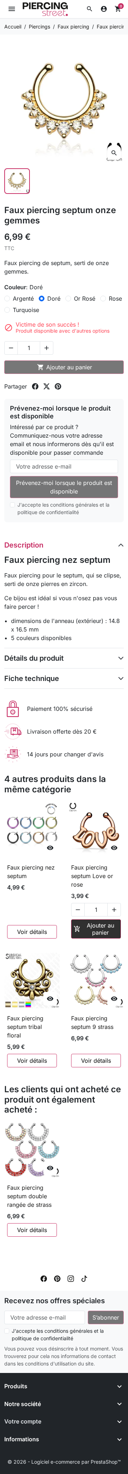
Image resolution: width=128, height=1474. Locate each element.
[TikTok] (84, 1278)
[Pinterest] (57, 1278)
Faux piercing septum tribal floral (25, 1027)
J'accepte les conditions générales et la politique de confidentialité (63, 508)
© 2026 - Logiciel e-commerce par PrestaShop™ (64, 1462)
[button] (89, 9)
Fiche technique (31, 678)
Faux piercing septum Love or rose (92, 876)
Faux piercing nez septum (31, 871)
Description (23, 545)
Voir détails (32, 931)
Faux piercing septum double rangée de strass (29, 1196)
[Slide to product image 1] (17, 181)
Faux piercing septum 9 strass (92, 1022)
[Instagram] (71, 1278)
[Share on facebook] (35, 386)
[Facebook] (44, 1278)
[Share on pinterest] (58, 386)
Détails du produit (34, 658)
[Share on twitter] (46, 386)
